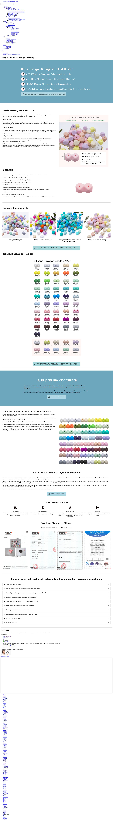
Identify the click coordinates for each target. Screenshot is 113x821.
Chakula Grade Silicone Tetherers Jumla (16, 19)
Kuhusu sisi (5, 36)
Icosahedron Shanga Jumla (13, 13)
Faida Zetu (8, 38)
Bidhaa (4, 21)
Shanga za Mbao (11, 35)
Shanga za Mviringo (15, 28)
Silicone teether (11, 23)
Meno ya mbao (11, 25)
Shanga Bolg (8, 46)
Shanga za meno (9, 26)
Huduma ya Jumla (7, 7)
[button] (43, 94)
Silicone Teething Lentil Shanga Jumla (16, 10)
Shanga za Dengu (14, 29)
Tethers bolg (8, 47)
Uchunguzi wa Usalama (11, 39)
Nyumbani (5, 6)
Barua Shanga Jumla (12, 14)
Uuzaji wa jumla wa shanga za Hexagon (16, 12)
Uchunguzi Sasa (4, 634)
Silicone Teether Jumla (10, 16)
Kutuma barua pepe (5, 656)
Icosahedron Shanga (15, 32)
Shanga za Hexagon (15, 30)
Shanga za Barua (14, 33)
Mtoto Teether (9, 22)
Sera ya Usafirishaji (10, 43)
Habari (4, 45)
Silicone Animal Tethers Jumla (14, 20)
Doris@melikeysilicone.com (9, 645)
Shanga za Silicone (12, 27)
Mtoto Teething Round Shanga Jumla (16, 9)
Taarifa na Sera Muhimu (11, 42)
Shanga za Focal (14, 34)
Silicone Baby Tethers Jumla (14, 18)
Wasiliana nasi (6, 48)
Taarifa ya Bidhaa (9, 41)
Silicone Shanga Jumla (10, 8)
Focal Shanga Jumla (12, 15)
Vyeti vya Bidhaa (9, 40)
